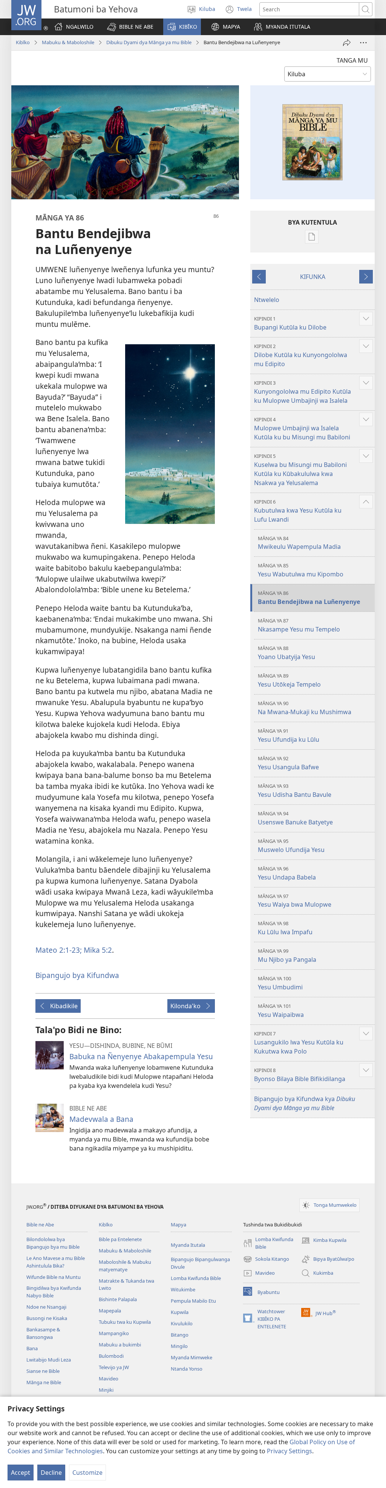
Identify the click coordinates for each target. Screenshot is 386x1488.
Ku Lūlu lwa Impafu (285, 928)
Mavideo (108, 1378)
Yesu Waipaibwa (281, 1011)
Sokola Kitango (266, 1259)
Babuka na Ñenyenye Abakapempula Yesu (141, 1056)
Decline (51, 1472)
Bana (32, 1348)
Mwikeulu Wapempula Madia (299, 543)
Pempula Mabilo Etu (193, 1300)
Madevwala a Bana (101, 1119)
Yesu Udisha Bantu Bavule (294, 791)
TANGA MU (352, 60)
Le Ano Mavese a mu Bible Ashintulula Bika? (55, 1262)
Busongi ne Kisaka (46, 1318)
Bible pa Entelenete (120, 1239)
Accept (20, 1472)
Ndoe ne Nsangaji (46, 1306)
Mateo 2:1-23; (58, 950)
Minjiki (106, 1389)
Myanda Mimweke (191, 1357)
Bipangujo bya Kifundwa (77, 975)
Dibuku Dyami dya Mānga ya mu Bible (148, 42)
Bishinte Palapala (118, 1299)
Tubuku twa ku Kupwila (125, 1322)
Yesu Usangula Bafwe (288, 763)
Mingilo (179, 1346)
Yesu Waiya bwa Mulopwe (294, 901)
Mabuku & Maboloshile (68, 42)
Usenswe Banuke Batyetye (295, 818)
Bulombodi (111, 1355)
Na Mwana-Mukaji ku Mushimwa (304, 708)
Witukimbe (183, 1289)
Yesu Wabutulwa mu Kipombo (300, 570)
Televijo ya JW (114, 1367)
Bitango (179, 1334)
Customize (87, 1472)
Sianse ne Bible (43, 1371)
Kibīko (23, 42)
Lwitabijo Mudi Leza (48, 1359)
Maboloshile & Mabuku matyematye (125, 1265)
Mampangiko (114, 1333)
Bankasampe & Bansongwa (43, 1333)
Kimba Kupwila (323, 1241)
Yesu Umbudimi (280, 983)
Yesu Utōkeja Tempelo (289, 680)
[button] (130, 26)
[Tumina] (347, 42)
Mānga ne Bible (43, 1382)
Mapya (178, 1224)
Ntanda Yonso (186, 1368)
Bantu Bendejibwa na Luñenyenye (309, 598)
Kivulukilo (182, 1323)
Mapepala (110, 1310)
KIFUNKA (312, 277)
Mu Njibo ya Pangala (287, 955)
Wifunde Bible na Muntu (53, 1277)
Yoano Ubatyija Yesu (286, 653)
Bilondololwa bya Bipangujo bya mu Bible (53, 1243)
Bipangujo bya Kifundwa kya (304, 1103)
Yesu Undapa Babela (287, 873)
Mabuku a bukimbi (120, 1344)
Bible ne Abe (40, 1224)
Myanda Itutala (188, 1245)
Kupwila (179, 1312)
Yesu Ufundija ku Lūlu (288, 735)
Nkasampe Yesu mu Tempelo (299, 625)
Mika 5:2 (97, 950)
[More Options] (363, 42)
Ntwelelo (266, 300)
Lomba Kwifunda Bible (196, 1278)
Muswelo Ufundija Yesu (291, 846)
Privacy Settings (289, 1451)
